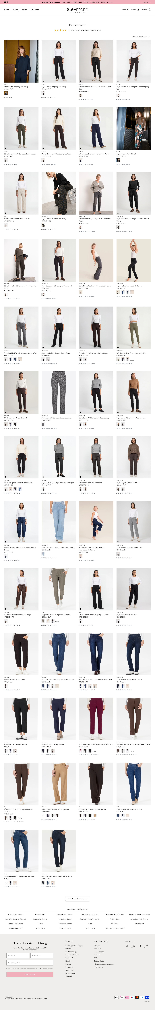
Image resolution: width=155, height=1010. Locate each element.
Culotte (40, 924)
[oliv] (43, 225)
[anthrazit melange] (43, 489)
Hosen (15, 10)
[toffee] (43, 294)
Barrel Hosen (90, 928)
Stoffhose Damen (65, 924)
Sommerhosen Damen (89, 914)
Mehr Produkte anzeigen (77, 899)
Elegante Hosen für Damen (139, 914)
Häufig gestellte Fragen (74, 946)
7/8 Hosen (115, 924)
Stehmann (35, 10)
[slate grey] (80, 227)
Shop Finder (69, 970)
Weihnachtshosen (15, 928)
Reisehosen (40, 928)
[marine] (80, 160)
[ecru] (6, 225)
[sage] (118, 359)
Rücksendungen (71, 952)
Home (6, 10)
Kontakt (68, 964)
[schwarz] (6, 93)
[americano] (80, 359)
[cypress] (6, 160)
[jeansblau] (118, 160)
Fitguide (68, 961)
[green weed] (43, 621)
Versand (68, 949)
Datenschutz (99, 961)
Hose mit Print (40, 914)
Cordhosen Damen (40, 919)
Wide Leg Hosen (65, 919)
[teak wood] (43, 815)
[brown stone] (6, 424)
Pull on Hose (114, 919)
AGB (95, 958)
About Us (97, 949)
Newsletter (69, 967)
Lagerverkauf (70, 973)
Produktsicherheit (72, 955)
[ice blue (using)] (43, 554)
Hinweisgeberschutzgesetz (104, 964)
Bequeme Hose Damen (115, 914)
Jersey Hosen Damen (65, 914)
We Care (97, 946)
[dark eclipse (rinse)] (80, 686)
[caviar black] (118, 292)
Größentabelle (70, 958)
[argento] (118, 554)
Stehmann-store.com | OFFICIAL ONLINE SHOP (22, 998)
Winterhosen (139, 924)
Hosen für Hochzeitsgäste (114, 928)
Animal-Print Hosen (15, 924)
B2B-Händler (99, 952)
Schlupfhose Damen (15, 914)
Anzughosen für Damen (139, 919)
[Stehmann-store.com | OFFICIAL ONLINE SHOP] (77, 10)
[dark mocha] (118, 95)
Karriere (97, 955)
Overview (147, 1001)
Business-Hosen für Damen (90, 919)
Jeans (90, 924)
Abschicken (30, 974)
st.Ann (24, 10)
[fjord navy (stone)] (6, 556)
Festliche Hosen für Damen (15, 919)
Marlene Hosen (65, 928)
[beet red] (80, 751)
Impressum (98, 967)
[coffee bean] (6, 621)
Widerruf (68, 976)
